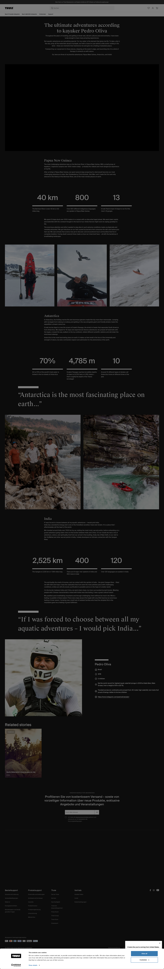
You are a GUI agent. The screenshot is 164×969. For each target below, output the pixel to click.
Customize (143, 960)
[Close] (160, 943)
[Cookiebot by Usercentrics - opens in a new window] (16, 965)
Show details (33, 965)
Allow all (144, 953)
